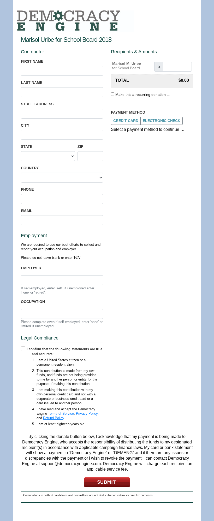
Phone (27, 189)
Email (26, 211)
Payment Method (128, 112)
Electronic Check (161, 121)
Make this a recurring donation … (142, 94)
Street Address (37, 104)
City (25, 125)
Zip (80, 146)
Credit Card (125, 121)
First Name (32, 61)
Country (30, 168)
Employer (31, 268)
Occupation (33, 302)
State (26, 146)
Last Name (31, 82)
